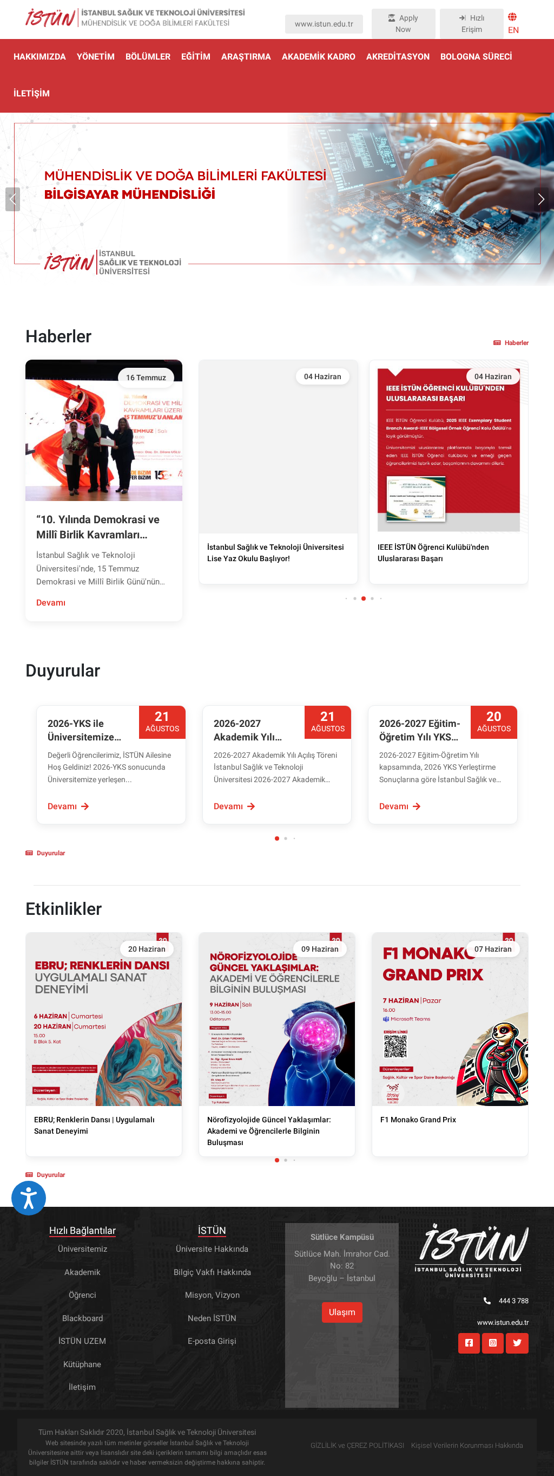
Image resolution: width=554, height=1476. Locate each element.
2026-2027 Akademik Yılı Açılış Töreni (244, 731)
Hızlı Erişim (472, 24)
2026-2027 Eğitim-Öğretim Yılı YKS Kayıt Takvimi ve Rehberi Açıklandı (419, 731)
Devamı (50, 602)
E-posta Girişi (212, 1341)
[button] (541, 199)
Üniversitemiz (82, 1249)
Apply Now (406, 24)
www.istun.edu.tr (324, 23)
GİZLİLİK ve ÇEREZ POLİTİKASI (357, 1445)
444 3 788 (514, 1301)
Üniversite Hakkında (212, 1249)
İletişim (82, 1387)
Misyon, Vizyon (212, 1295)
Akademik (82, 1272)
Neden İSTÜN (212, 1318)
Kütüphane (82, 1364)
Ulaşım (342, 1312)
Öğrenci (82, 1295)
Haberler (517, 343)
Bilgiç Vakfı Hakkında (212, 1272)
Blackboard (82, 1318)
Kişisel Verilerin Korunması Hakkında (467, 1445)
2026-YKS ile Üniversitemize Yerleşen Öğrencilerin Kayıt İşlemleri (87, 731)
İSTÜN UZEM (82, 1341)
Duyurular (51, 853)
